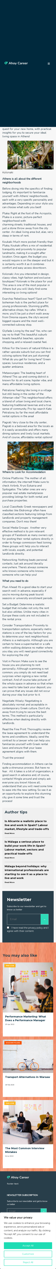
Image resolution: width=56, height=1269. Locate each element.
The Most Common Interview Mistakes (24, 1150)
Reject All (28, 1262)
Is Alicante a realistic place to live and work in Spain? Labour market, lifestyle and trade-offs (27, 827)
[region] (28, 1240)
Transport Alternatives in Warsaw (27, 1077)
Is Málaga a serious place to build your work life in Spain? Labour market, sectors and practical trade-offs (25, 849)
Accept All (28, 1245)
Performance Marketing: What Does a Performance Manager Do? (25, 1018)
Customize (28, 1254)
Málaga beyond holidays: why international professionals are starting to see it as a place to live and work (27, 874)
